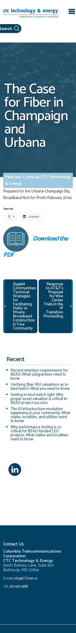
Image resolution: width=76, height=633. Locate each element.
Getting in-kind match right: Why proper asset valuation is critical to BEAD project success (39, 398)
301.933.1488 (18, 586)
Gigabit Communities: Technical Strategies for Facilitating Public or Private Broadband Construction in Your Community (24, 306)
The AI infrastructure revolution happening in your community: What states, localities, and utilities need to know (40, 415)
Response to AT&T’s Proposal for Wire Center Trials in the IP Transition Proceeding (53, 300)
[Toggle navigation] (72, 12)
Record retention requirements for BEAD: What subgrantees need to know (39, 374)
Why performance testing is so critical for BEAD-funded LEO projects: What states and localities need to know (39, 433)
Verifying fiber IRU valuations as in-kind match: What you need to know (40, 386)
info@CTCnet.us (26, 578)
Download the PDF (35, 245)
